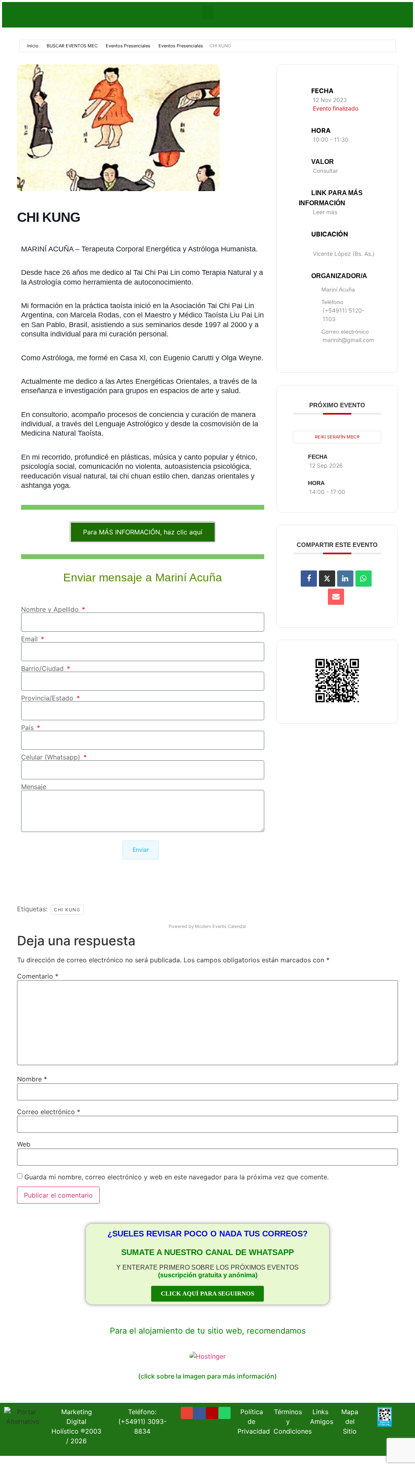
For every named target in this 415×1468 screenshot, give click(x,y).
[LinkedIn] (345, 578)
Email (30, 639)
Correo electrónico (48, 1111)
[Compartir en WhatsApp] (363, 578)
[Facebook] (199, 1413)
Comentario (37, 976)
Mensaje (33, 786)
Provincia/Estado (48, 698)
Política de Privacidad (253, 1421)
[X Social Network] (327, 578)
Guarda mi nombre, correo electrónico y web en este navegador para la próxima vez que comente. (176, 1177)
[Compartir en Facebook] (309, 578)
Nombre (32, 1079)
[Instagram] (212, 1413)
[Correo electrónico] (336, 597)
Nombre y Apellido (51, 609)
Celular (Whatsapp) (51, 757)
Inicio (33, 46)
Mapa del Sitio (349, 1421)
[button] (207, 12)
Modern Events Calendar (220, 926)
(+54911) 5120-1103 (343, 314)
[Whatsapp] (224, 1413)
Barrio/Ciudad (43, 668)
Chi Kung (67, 910)
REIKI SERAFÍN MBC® (337, 437)
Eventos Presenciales (128, 46)
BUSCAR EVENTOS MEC (72, 46)
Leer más (325, 211)
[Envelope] (187, 1413)
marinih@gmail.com (348, 339)
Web (23, 1144)
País (28, 727)
